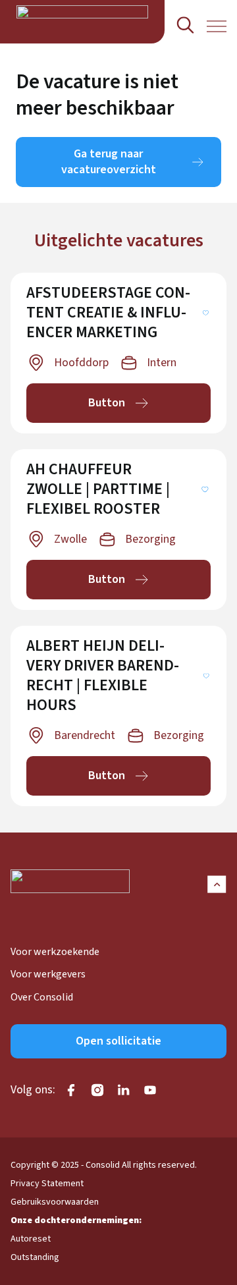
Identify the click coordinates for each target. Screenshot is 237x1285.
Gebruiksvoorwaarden (55, 1202)
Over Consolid (42, 997)
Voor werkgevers (48, 974)
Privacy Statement (47, 1183)
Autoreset (31, 1238)
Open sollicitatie (118, 1041)
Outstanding (35, 1257)
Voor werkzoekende (55, 951)
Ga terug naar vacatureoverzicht (108, 162)
